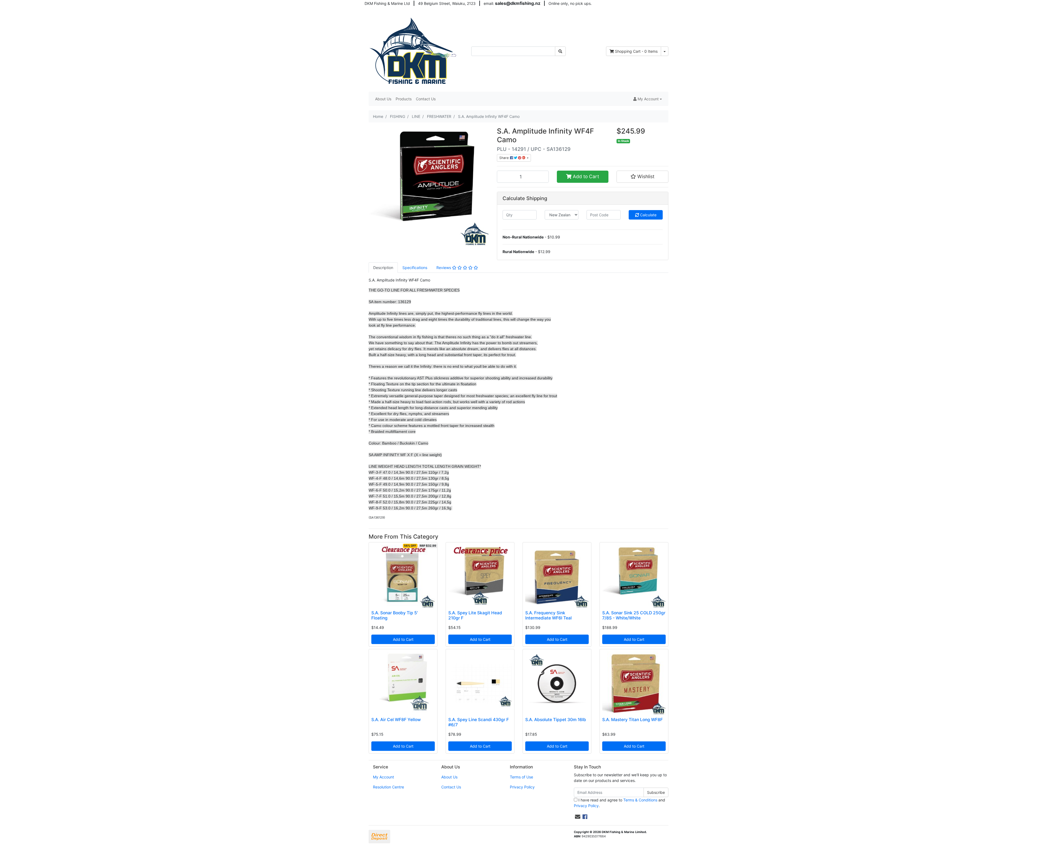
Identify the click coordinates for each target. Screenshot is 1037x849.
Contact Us (426, 99)
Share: (504, 158)
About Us (383, 99)
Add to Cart (585, 176)
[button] (647, 99)
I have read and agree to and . (619, 803)
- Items (636, 51)
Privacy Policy (522, 787)
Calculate (647, 215)
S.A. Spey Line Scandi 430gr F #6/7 (478, 722)
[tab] (383, 267)
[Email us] (577, 817)
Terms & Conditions (640, 800)
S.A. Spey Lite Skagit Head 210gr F (475, 615)
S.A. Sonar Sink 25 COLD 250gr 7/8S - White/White (633, 615)
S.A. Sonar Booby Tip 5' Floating (394, 615)
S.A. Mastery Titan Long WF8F (632, 719)
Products (404, 99)
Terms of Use (521, 777)
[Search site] (560, 51)
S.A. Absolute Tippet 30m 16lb (555, 719)
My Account (383, 777)
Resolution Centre (388, 787)
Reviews (444, 267)
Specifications (414, 267)
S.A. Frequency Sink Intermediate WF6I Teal (548, 615)
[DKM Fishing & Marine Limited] (414, 50)
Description (383, 267)
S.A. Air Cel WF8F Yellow (396, 719)
